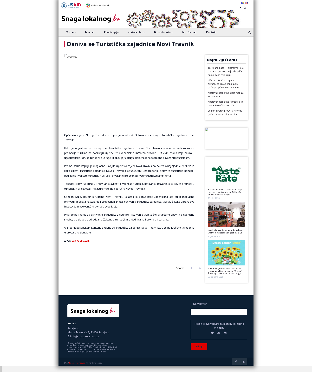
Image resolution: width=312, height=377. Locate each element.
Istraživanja (189, 32)
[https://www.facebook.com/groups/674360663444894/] (240, 7)
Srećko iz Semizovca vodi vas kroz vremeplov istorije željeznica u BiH (225, 231)
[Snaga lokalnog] (91, 16)
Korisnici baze (136, 32)
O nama (71, 32)
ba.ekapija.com (81, 240)
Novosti (90, 32)
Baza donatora (163, 32)
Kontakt (211, 32)
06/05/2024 (71, 57)
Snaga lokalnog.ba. (77, 363)
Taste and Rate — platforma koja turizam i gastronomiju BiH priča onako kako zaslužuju (226, 71)
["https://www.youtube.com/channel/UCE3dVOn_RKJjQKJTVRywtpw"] (245, 7)
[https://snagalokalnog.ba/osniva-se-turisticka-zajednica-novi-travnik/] (199, 268)
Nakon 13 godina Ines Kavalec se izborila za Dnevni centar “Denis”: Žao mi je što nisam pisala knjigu (225, 271)
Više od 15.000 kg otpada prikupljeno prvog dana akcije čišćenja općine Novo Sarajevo (224, 84)
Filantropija (111, 32)
